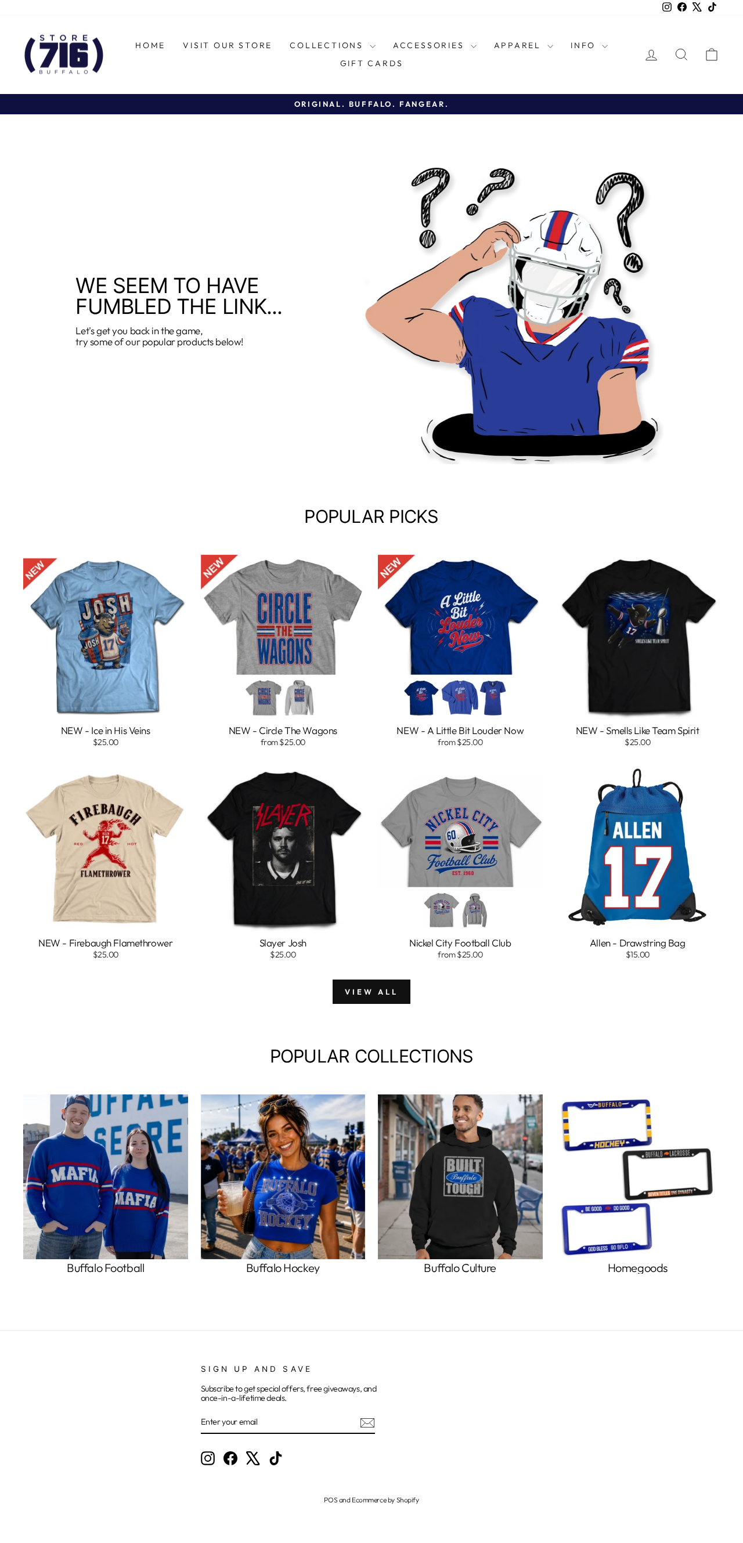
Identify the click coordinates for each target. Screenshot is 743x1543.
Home (150, 45)
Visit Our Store (227, 45)
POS (330, 1499)
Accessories (430, 45)
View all (371, 991)
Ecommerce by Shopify (385, 1499)
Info (585, 45)
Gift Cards (371, 63)
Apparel (519, 45)
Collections (328, 45)
